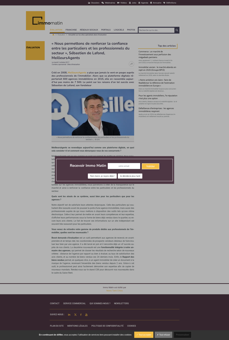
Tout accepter (144, 335)
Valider (150, 166)
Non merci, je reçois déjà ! (102, 176)
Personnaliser (182, 335)
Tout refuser (164, 335)
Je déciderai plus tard (130, 176)
